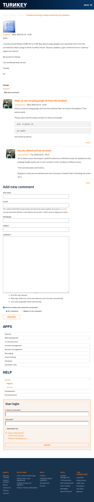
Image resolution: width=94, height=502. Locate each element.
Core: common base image (26, 475)
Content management (13, 345)
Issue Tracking (65, 486)
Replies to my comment (33, 311)
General (9, 387)
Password (9, 419)
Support (21, 15)
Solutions (22, 472)
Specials (8, 334)
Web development (11, 338)
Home (5, 15)
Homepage (7, 217)
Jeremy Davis (20, 104)
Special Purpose (66, 491)
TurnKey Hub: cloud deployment (23, 479)
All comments (13, 311)
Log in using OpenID (16, 433)
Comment (7, 235)
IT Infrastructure (11, 342)
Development (10, 391)
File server (80, 489)
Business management (13, 349)
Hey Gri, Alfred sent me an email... (35, 150)
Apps (7, 326)
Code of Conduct (6, 481)
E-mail (5, 202)
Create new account (16, 435)
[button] (88, 5)
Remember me (12, 429)
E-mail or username (13, 410)
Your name (7, 193)
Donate (42, 486)
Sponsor (6, 493)
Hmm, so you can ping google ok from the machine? (41, 100)
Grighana (7, 34)
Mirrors (5, 485)
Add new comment (11, 92)
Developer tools (11, 365)
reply (88, 142)
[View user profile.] (9, 26)
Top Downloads (82, 473)
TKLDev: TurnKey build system (27, 488)
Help (7, 372)
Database (8, 361)
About (6, 472)
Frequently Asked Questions (46, 479)
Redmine (79, 491)
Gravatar (64, 209)
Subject (6, 226)
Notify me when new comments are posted (21, 307)
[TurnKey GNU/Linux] (15, 7)
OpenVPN (79, 477)
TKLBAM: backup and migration (24, 484)
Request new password (17, 438)
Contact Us (7, 488)
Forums (13, 15)
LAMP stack (80, 483)
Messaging (9, 353)
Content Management (64, 476)
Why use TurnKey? (6, 476)
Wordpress (80, 486)
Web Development (66, 483)
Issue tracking (10, 357)
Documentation (11, 395)
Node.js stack (81, 480)
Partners (6, 490)
